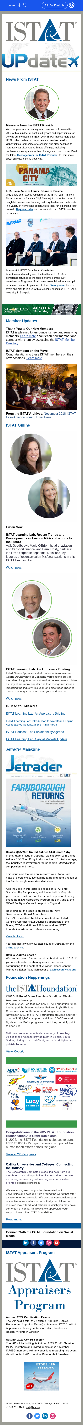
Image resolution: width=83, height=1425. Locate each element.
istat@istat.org (33, 1407)
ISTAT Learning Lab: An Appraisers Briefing (35, 713)
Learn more (28, 336)
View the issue (15, 936)
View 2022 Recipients (21, 1154)
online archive (14, 947)
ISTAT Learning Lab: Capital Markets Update (36, 739)
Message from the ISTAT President (37, 155)
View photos (57, 285)
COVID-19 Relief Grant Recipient (27, 996)
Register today (24, 209)
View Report (14, 1051)
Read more (13, 1219)
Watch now (13, 567)
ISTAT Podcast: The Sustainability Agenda (35, 732)
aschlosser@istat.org (63, 969)
